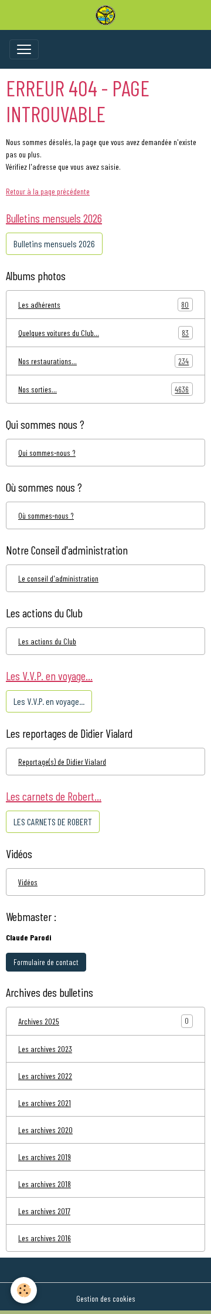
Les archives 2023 (45, 1049)
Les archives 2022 (45, 1076)
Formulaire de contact (46, 962)
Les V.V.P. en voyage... (48, 701)
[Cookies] (24, 1290)
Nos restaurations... (103, 361)
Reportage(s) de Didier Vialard (62, 762)
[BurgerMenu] (24, 49)
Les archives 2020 (45, 1130)
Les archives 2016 (44, 1238)
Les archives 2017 (44, 1211)
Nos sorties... (103, 389)
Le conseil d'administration (58, 578)
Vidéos (28, 882)
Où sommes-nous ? (46, 515)
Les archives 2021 (44, 1103)
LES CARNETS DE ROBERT (52, 821)
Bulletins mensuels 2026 (54, 243)
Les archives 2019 (44, 1157)
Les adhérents (103, 305)
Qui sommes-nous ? (47, 453)
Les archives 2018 (44, 1184)
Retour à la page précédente (48, 191)
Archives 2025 (38, 1021)
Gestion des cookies (105, 1298)
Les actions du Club (47, 641)
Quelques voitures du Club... (103, 333)
